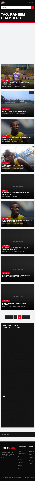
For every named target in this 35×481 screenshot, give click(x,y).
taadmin (14, 196)
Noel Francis (20, 113)
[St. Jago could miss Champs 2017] (17, 104)
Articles (6, 80)
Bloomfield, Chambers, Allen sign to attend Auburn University (16, 276)
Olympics (20, 462)
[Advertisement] (17, 43)
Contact (31, 454)
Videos (5, 190)
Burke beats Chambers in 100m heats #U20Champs (15, 193)
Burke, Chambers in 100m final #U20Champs (13, 166)
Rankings (20, 469)
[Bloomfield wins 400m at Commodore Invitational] (17, 76)
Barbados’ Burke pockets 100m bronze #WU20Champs (16, 138)
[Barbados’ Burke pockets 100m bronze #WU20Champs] (17, 131)
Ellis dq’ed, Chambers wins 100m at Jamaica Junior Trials (15, 248)
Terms (32, 477)
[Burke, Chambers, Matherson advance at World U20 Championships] (17, 214)
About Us (31, 451)
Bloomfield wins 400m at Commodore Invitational (15, 83)
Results (20, 466)
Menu (31, 3)
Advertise (31, 457)
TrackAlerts (8, 477)
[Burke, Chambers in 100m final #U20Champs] (17, 159)
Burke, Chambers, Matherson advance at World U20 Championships (17, 221)
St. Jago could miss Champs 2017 (14, 111)
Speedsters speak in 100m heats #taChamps (14, 303)
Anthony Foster (20, 86)
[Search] (32, 7)
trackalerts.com (18, 251)
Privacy (27, 477)
